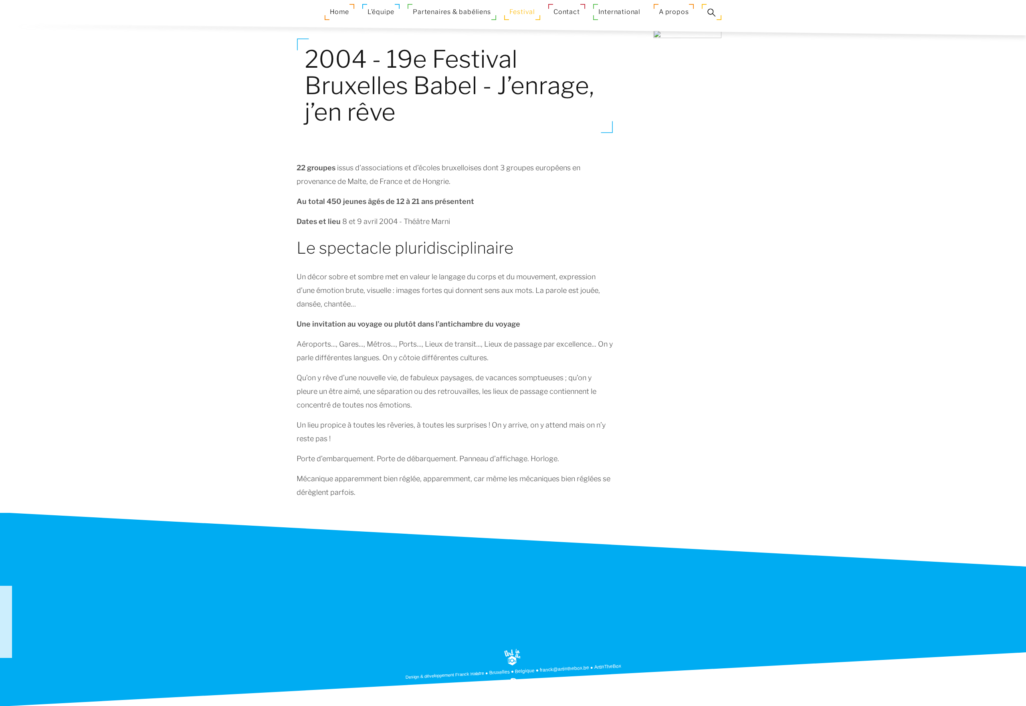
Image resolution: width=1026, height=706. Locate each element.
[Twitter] (6, 652)
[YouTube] (6, 628)
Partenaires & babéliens (452, 12)
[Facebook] (6, 616)
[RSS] (6, 604)
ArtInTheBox (607, 666)
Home (339, 12)
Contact (566, 12)
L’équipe (381, 12)
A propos (674, 12)
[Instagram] (6, 640)
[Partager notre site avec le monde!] (6, 592)
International (619, 12)
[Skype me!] (514, 681)
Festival (522, 12)
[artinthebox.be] (512, 657)
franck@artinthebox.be (564, 669)
